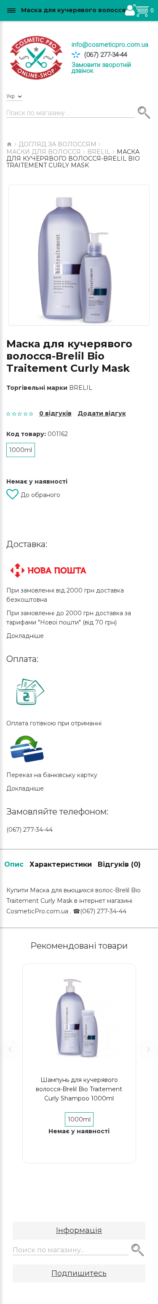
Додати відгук (102, 413)
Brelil (80, 387)
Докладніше (25, 636)
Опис (14, 864)
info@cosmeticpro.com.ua (110, 45)
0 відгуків (55, 413)
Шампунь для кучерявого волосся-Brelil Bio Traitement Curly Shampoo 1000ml (79, 1089)
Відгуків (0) (119, 864)
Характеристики (60, 864)
